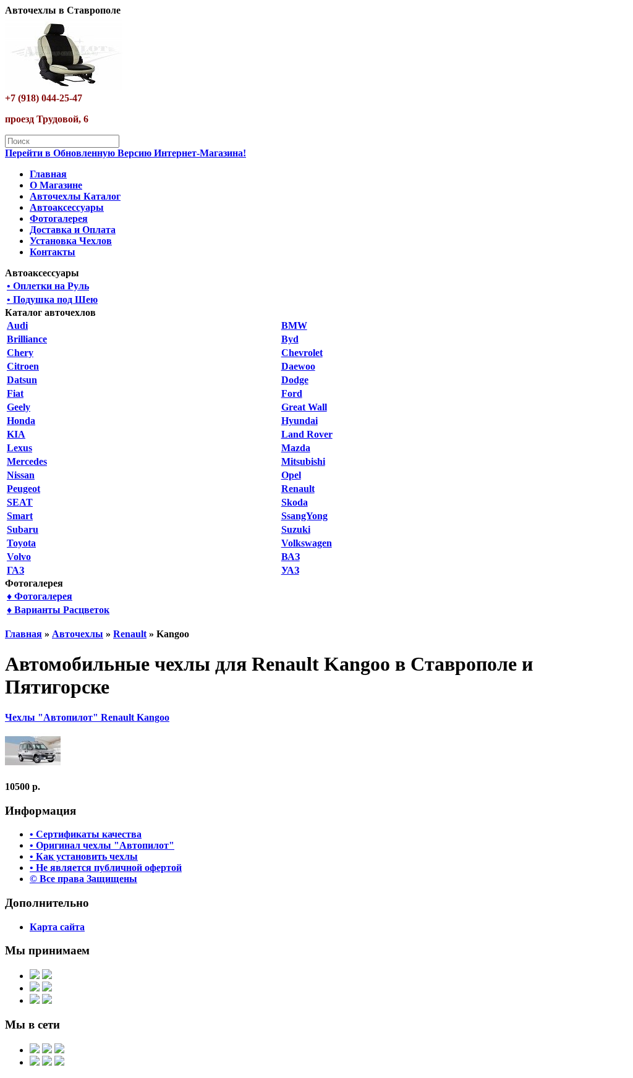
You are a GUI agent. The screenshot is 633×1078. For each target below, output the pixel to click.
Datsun (22, 380)
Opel (291, 475)
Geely (18, 407)
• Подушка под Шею (52, 299)
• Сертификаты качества (86, 834)
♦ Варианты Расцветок (58, 610)
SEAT (20, 502)
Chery (20, 352)
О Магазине (56, 185)
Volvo (19, 556)
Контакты (52, 252)
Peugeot (23, 488)
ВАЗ (290, 556)
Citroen (23, 366)
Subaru (22, 529)
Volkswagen (306, 543)
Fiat (15, 393)
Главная (48, 174)
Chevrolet (302, 352)
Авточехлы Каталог (75, 196)
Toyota (21, 543)
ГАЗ (15, 570)
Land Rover (307, 434)
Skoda (294, 502)
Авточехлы (77, 634)
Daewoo (298, 366)
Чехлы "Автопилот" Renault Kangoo (87, 717)
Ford (291, 393)
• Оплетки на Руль (48, 286)
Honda (21, 420)
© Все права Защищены (83, 878)
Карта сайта (57, 927)
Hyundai (299, 420)
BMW (294, 325)
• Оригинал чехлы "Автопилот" (102, 845)
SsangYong (304, 516)
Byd (290, 339)
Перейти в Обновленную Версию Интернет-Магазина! (125, 153)
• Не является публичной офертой (106, 867)
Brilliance (27, 339)
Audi (17, 325)
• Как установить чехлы (84, 856)
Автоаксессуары (67, 207)
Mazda (295, 448)
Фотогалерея (59, 218)
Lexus (19, 448)
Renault (298, 488)
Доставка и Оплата (73, 229)
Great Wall (304, 407)
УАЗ (290, 570)
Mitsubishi (303, 461)
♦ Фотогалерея (39, 596)
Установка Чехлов (71, 241)
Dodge (294, 380)
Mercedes (27, 461)
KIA (16, 434)
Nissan (21, 475)
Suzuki (295, 529)
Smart (20, 516)
